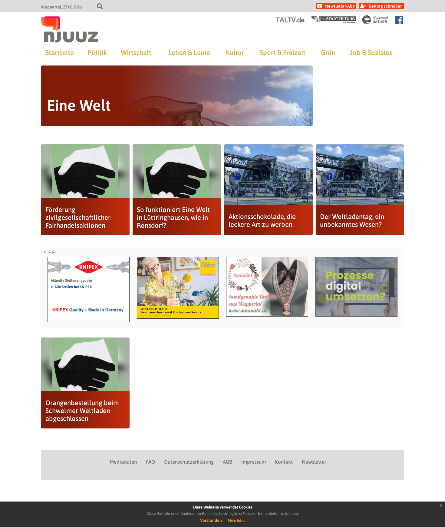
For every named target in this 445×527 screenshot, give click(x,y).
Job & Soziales (371, 52)
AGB (227, 462)
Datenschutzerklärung (189, 462)
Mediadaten (123, 462)
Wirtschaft (136, 52)
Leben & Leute (189, 52)
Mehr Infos (236, 521)
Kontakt (284, 462)
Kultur (235, 52)
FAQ (150, 462)
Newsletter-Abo (340, 6)
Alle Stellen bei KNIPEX (71, 286)
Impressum (253, 462)
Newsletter (314, 462)
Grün (328, 52)
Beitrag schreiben (386, 6)
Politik (97, 52)
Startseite (59, 52)
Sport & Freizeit (282, 52)
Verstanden (211, 520)
